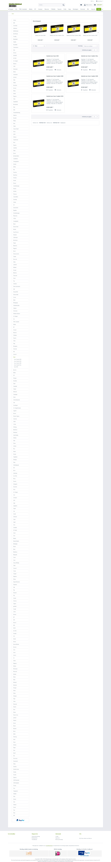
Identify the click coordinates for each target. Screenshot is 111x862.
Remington (15, 346)
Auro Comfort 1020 (17, 361)
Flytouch (14, 592)
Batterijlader (15, 39)
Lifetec (14, 660)
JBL (14, 351)
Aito (14, 511)
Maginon (15, 663)
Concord (14, 568)
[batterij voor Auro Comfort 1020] (90, 28)
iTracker (14, 164)
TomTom (14, 766)
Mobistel (14, 682)
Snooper (14, 270)
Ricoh (14, 731)
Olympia (14, 378)
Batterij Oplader (16, 541)
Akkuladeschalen (16, 305)
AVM (14, 134)
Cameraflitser (15, 196)
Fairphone (15, 584)
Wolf (14, 109)
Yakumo (14, 804)
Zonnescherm (15, 207)
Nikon (14, 690)
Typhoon (14, 777)
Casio (14, 560)
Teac (14, 281)
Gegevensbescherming (36, 836)
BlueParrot (15, 429)
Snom (14, 131)
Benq (14, 549)
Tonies (14, 443)
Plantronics (15, 215)
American (15, 418)
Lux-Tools (15, 475)
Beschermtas (15, 104)
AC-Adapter (15, 61)
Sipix (14, 123)
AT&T (14, 421)
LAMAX (15, 264)
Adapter (14, 389)
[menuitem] (51, 4)
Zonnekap (15, 199)
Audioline (15, 147)
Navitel (14, 180)
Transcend (15, 275)
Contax (14, 571)
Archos (14, 20)
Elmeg (14, 579)
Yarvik (14, 807)
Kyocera (14, 647)
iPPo (14, 625)
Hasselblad (15, 44)
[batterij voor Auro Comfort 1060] (73, 28)
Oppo (14, 698)
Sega (14, 343)
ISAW (14, 628)
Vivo (14, 788)
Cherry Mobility (16, 562)
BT (13, 327)
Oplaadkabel (15, 101)
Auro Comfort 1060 (17, 363)
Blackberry (15, 552)
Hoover (14, 413)
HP (13, 617)
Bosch (14, 251)
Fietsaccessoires (16, 253)
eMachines (15, 28)
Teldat (14, 150)
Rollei (14, 734)
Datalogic (15, 459)
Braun (14, 223)
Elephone (15, 576)
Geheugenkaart (16, 161)
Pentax (14, 712)
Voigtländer (15, 456)
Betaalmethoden (34, 837)
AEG (14, 500)
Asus (14, 524)
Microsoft (15, 671)
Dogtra (14, 243)
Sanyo (14, 742)
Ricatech (14, 728)
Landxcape (15, 473)
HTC (14, 619)
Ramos (14, 725)
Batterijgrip (15, 543)
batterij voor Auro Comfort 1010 (55, 96)
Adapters (15, 308)
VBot (14, 99)
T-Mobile (15, 335)
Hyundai (14, 118)
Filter (14, 440)
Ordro (14, 701)
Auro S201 (16, 366)
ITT (14, 375)
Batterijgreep (15, 302)
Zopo (14, 812)
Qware (14, 723)
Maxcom (14, 332)
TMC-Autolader (16, 321)
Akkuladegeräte (16, 465)
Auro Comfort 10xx (17, 365)
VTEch (14, 218)
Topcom (14, 338)
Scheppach (15, 484)
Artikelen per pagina (86, 50)
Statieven (15, 115)
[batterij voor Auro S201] (40, 28)
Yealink (14, 256)
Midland (14, 267)
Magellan (15, 210)
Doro (14, 142)
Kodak (14, 638)
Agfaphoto (15, 505)
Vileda (14, 126)
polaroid (14, 717)
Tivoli (14, 278)
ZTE (14, 815)
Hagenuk (15, 248)
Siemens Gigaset (16, 416)
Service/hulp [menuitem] (99, 1)
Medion (14, 666)
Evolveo (14, 52)
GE (13, 204)
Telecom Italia (15, 294)
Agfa (14, 503)
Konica (14, 641)
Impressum (58, 837)
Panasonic (15, 704)
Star (14, 755)
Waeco (14, 397)
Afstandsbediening (16, 112)
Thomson (15, 194)
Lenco (14, 652)
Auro (14, 357)
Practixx (14, 481)
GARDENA (15, 158)
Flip (14, 590)
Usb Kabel (15, 25)
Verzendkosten (34, 839)
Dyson (14, 153)
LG (13, 657)
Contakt (57, 836)
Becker (14, 546)
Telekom (14, 137)
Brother (14, 229)
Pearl (14, 709)
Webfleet (14, 437)
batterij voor (36, 122)
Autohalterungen (16, 185)
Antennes (15, 283)
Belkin (14, 372)
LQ (13, 319)
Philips (14, 120)
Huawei (14, 622)
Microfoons (15, 240)
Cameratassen (15, 47)
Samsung (15, 736)
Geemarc (14, 329)
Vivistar (14, 785)
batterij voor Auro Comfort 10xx (57, 35)
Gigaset (14, 603)
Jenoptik (14, 633)
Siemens (14, 744)
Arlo (14, 402)
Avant (14, 533)
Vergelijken (50, 69)
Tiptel (14, 383)
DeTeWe (14, 191)
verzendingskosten (49, 845)
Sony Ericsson (15, 232)
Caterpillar (15, 386)
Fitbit (14, 80)
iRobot (14, 71)
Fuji (14, 595)
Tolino (14, 763)
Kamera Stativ (15, 226)
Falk (14, 587)
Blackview (15, 245)
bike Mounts (15, 33)
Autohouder (15, 74)
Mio (14, 169)
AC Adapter (15, 316)
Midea (14, 90)
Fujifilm (14, 41)
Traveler (14, 774)
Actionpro (15, 497)
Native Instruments (16, 286)
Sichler (14, 93)
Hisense (14, 614)
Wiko (14, 796)
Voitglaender (15, 791)
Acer (14, 494)
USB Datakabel (16, 782)
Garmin (14, 598)
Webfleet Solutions (16, 313)
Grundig (14, 36)
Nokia (14, 693)
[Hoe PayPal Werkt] (84, 853)
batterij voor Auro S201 (40, 35)
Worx (14, 489)
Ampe (14, 519)
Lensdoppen (15, 405)
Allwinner (15, 516)
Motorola (15, 685)
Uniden (14, 202)
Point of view (15, 715)
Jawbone (14, 77)
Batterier (14, 63)
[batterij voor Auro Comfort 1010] (38, 103)
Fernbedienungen (16, 213)
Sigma (14, 747)
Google (14, 609)
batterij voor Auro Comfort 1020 (90, 35)
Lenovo (14, 655)
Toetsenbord (15, 761)
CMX (14, 565)
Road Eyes (15, 175)
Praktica (14, 720)
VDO (14, 66)
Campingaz (15, 394)
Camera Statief (15, 128)
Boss (14, 448)
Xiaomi (14, 799)
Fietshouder (15, 69)
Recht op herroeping (59, 839)
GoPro (14, 611)
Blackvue (15, 272)
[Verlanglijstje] (81, 4)
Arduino (14, 446)
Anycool (14, 354)
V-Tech (14, 424)
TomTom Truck (16, 769)
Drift (14, 50)
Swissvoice (15, 758)
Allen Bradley (15, 435)
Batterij (14, 538)
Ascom (14, 297)
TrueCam (15, 172)
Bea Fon (14, 370)
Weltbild (14, 793)
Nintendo (15, 234)
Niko (14, 107)
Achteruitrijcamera (16, 399)
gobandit (14, 606)
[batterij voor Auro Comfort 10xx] (57, 28)
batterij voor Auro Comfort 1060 (74, 35)
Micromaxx (15, 668)
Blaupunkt (15, 554)
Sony (14, 750)
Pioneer (14, 183)
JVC (14, 636)
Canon (14, 557)
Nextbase (15, 177)
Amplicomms (15, 139)
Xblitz (14, 262)
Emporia (14, 145)
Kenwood (15, 259)
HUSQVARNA (16, 156)
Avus (14, 535)
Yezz (14, 810)
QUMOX (15, 55)
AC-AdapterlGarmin (17, 408)
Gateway (14, 600)
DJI (14, 467)
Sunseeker (15, 486)
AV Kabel (15, 530)
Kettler (14, 451)
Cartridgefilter (15, 221)
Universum (15, 310)
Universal (15, 348)
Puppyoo (15, 96)
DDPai (14, 166)
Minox (14, 676)
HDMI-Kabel (15, 31)
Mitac (14, 679)
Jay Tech (14, 630)
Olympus (15, 696)
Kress (14, 470)
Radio (14, 300)
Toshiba (14, 772)
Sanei (14, 739)
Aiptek (14, 508)
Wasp (14, 462)
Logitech (14, 410)
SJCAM (14, 58)
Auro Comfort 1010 (17, 359)
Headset (14, 188)
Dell (14, 289)
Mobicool (15, 391)
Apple (14, 522)
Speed (14, 753)
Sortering (80, 45)
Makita (14, 324)
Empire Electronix (16, 581)
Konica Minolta (16, 644)
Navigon (14, 687)
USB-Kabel (15, 237)
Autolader (15, 527)
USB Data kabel (16, 780)
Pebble (14, 82)
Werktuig (15, 427)
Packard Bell (15, 291)
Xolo (14, 801)
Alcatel (14, 513)
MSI (14, 22)
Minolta (14, 674)
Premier (14, 454)
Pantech (14, 706)
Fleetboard (15, 432)
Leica (14, 649)
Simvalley (15, 380)
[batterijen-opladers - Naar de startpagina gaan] (15, 5)
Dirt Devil (15, 85)
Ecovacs (14, 88)
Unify (14, 340)
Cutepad (14, 573)
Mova (14, 478)
